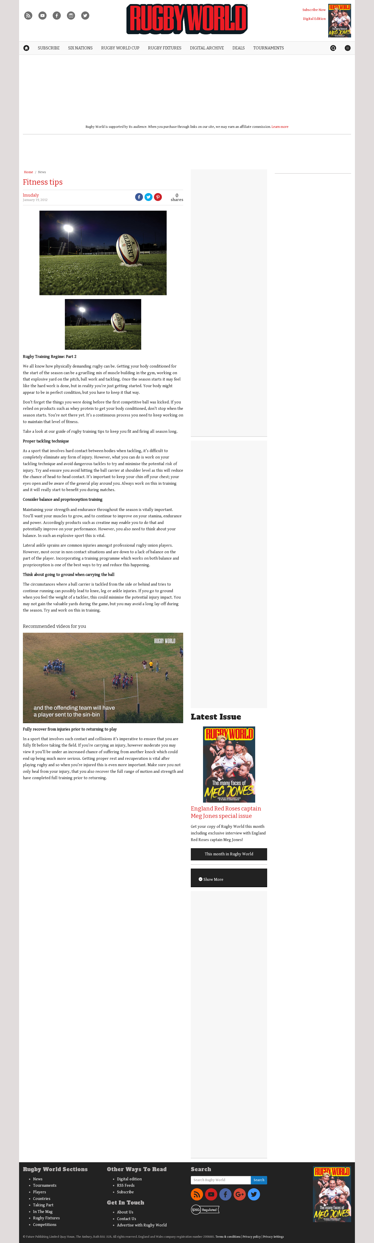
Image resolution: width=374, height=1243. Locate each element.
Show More (213, 879)
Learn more (280, 127)
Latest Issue (216, 717)
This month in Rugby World (229, 854)
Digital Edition (314, 19)
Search (259, 1180)
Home (28, 172)
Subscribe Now (314, 10)
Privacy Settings (273, 1236)
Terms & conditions (227, 1236)
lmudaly (31, 195)
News (42, 172)
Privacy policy (252, 1236)
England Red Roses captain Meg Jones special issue (226, 812)
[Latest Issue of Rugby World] (339, 20)
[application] (103, 678)
